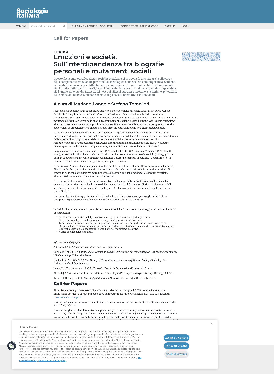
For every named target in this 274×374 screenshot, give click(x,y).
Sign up (170, 26)
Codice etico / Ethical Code (139, 26)
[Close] (211, 324)
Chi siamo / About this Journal (93, 26)
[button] (11, 345)
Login (185, 26)
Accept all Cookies (176, 337)
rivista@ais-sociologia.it (67, 297)
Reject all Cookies (177, 345)
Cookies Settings (176, 353)
